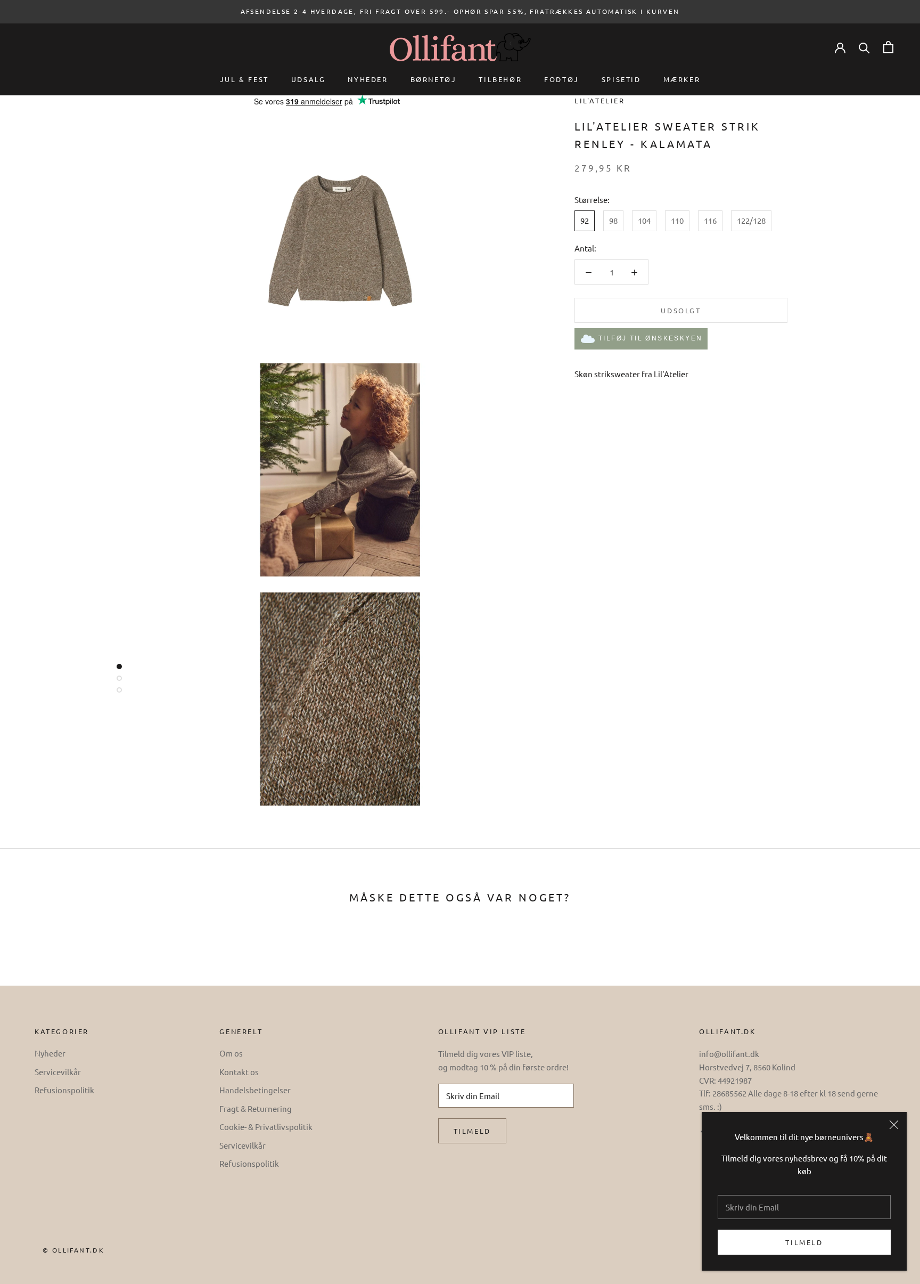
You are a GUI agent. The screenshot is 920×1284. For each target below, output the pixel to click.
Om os (231, 1053)
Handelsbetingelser (255, 1090)
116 (710, 221)
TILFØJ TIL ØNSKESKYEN (650, 338)
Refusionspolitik (64, 1090)
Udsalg (308, 79)
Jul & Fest (244, 79)
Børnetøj (433, 79)
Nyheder (368, 79)
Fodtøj (561, 79)
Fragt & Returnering (255, 1108)
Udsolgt (681, 310)
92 (584, 221)
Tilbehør (500, 79)
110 (677, 221)
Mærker (682, 79)
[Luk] (894, 1124)
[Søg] (864, 47)
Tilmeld (804, 1242)
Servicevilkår (58, 1072)
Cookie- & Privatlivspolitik (266, 1127)
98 (613, 221)
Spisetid (621, 79)
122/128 (751, 221)
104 (644, 221)
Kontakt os (239, 1072)
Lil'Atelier (599, 100)
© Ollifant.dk (73, 1250)
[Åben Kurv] (888, 47)
